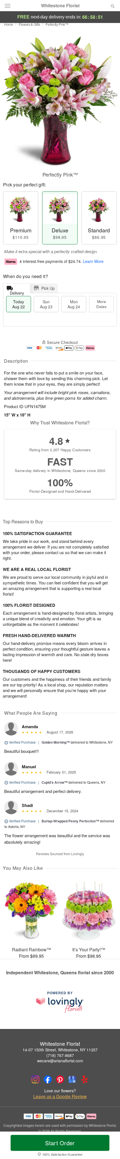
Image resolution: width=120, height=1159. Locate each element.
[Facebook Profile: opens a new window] (48, 1079)
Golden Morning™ (56, 742)
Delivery (17, 291)
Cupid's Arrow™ (55, 782)
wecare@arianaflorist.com (60, 1060)
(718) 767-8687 (60, 1055)
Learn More (93, 261)
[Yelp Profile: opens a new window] (84, 1079)
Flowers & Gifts (29, 24)
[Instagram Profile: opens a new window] (35, 1079)
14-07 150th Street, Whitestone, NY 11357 (60, 1049)
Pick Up (48, 288)
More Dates (101, 304)
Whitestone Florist (60, 5)
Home (8, 24)
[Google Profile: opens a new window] (72, 1079)
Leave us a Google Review (60, 1096)
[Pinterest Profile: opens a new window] (60, 1079)
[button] (108, 1146)
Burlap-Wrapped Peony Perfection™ (70, 820)
